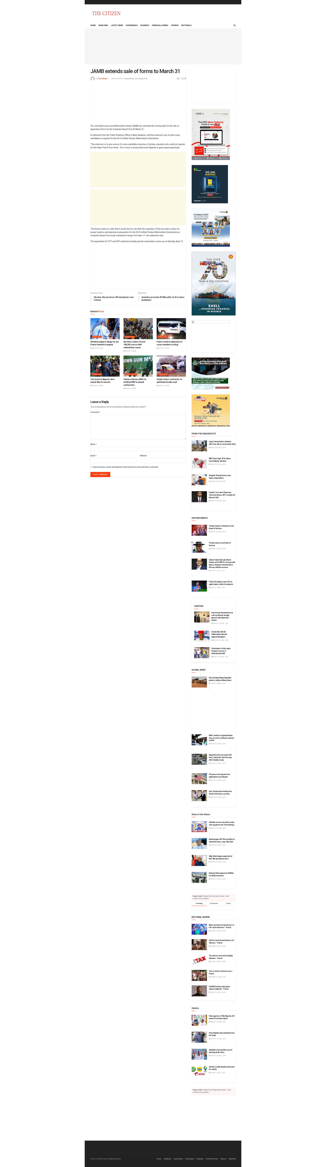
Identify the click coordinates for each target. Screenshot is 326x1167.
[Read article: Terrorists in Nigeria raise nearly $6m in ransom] (105, 366)
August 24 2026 (215, 501)
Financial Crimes (160, 25)
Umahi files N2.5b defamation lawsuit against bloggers (219, 634)
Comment (95, 412)
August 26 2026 (218, 640)
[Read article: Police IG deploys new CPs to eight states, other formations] (199, 586)
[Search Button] (235, 25)
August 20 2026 (215, 992)
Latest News (117, 25)
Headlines (103, 25)
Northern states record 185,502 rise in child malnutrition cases (134, 345)
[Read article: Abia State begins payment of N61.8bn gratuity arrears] (199, 860)
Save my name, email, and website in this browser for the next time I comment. (126, 467)
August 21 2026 (215, 977)
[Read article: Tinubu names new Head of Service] (199, 547)
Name (93, 444)
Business (144, 25)
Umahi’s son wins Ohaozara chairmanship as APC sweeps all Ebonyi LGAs (222, 494)
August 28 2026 (163, 348)
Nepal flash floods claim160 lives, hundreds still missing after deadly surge (220, 757)
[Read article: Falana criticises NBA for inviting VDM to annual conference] (138, 366)
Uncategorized (141, 79)
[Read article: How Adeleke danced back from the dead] (199, 1037)
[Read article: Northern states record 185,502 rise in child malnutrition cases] (138, 328)
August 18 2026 (215, 1055)
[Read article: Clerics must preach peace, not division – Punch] (199, 944)
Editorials (186, 25)
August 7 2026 (215, 587)
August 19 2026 (215, 548)
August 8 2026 (215, 570)
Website (143, 456)
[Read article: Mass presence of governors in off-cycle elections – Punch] (199, 929)
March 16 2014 (116, 79)
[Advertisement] (163, 46)
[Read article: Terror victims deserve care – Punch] (199, 975)
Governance (132, 25)
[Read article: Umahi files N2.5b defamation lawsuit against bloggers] (201, 636)
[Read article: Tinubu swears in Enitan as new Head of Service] (199, 530)
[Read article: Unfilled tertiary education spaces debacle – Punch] (199, 990)
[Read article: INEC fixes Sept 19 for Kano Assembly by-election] (199, 462)
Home (93, 25)
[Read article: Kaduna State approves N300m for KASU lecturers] (199, 877)
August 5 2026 (215, 1072)
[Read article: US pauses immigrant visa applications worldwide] (199, 778)
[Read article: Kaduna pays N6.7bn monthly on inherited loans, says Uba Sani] (199, 843)
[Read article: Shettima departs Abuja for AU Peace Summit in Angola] (105, 328)
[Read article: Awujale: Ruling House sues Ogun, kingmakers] (199, 479)
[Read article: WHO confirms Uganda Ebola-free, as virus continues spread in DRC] (199, 739)
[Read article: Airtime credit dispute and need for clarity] (199, 1071)
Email (93, 455)
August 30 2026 (97, 348)
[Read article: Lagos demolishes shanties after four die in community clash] (199, 445)
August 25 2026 (215, 481)
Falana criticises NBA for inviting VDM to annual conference (135, 382)
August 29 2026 (215, 828)
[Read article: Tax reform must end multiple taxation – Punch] (199, 960)
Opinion (174, 25)
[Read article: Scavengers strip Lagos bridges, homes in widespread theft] (201, 652)
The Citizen (102, 79)
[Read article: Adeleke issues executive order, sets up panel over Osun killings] (199, 826)
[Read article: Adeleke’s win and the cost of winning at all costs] (199, 1054)
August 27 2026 (163, 385)
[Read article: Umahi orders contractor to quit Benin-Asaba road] (171, 366)
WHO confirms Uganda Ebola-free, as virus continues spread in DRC (221, 737)
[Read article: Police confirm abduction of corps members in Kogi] (171, 328)
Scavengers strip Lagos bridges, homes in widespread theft (221, 650)
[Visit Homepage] (106, 13)
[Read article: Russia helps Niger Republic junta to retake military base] (199, 682)
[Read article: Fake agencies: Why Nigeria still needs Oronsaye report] (199, 1020)
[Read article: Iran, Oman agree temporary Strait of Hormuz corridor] (199, 795)
